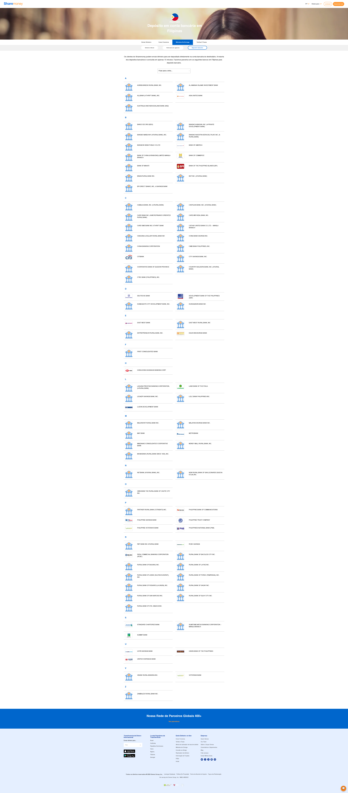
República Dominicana (156, 746)
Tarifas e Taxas (202, 42)
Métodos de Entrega (182, 42)
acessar (328, 4)
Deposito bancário (197, 47)
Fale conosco (204, 753)
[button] (316, 4)
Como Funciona (164, 42)
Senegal (152, 757)
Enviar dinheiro (146, 42)
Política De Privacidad (182, 774)
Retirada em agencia (172, 47)
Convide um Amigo (181, 750)
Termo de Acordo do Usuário (198, 774)
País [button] (126, 745)
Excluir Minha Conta (206, 756)
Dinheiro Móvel (149, 47)
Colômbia (153, 743)
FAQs (177, 759)
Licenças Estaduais (169, 774)
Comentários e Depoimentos (209, 747)
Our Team (203, 742)
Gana (151, 749)
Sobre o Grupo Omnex (207, 745)
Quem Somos (205, 739)
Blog (202, 750)
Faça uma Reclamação (214, 774)
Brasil (151, 740)
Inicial (177, 761)
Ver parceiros (174, 721)
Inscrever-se (338, 4)
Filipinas (152, 755)
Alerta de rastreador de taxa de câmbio (187, 745)
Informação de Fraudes (182, 756)
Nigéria (152, 752)
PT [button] (306, 4)
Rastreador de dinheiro (182, 753)
